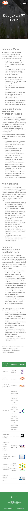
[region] (14, 500)
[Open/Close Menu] (24, 2)
